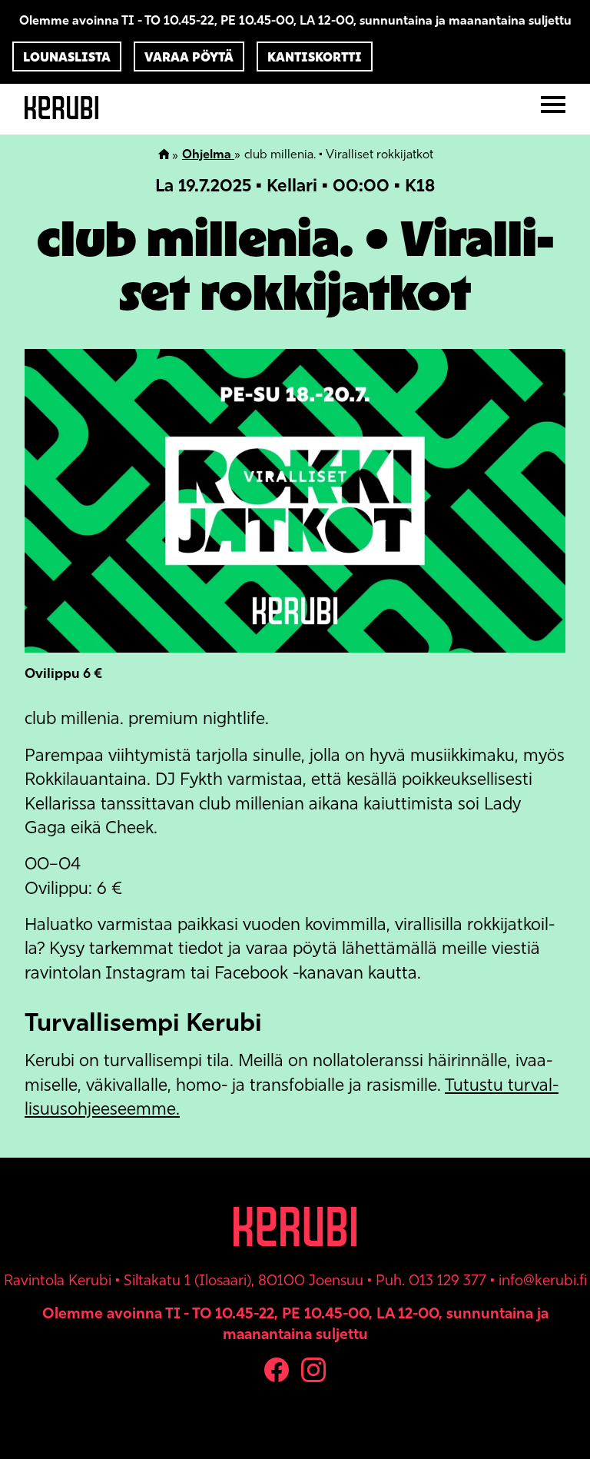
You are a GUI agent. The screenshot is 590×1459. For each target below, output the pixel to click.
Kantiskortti (314, 57)
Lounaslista (67, 57)
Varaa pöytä (189, 57)
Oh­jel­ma (208, 154)
